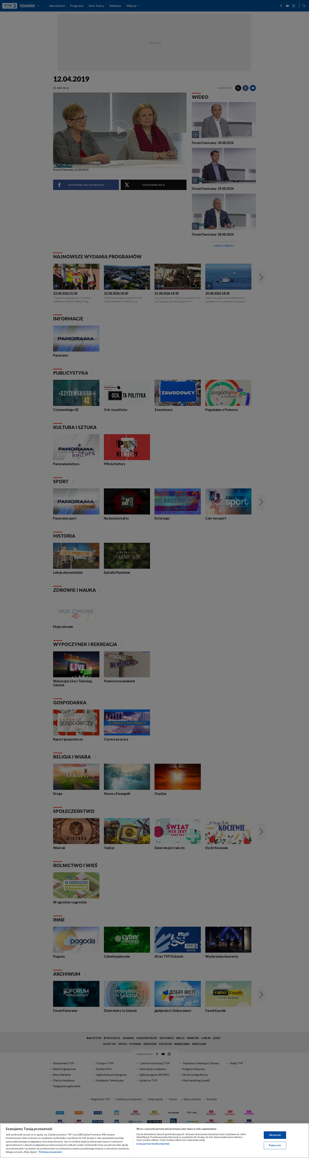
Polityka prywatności (50, 1151)
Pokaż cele (275, 1145)
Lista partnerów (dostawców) (152, 1143)
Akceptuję (275, 1134)
